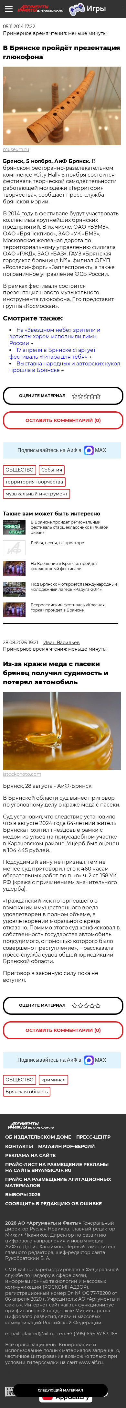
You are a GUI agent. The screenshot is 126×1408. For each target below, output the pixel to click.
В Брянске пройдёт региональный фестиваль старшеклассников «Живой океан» (70, 527)
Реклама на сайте (30, 1155)
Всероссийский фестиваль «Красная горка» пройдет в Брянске (68, 607)
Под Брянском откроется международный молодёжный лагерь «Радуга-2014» (74, 587)
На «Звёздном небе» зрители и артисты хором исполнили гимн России (54, 337)
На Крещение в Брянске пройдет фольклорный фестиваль (64, 566)
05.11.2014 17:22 (19, 26)
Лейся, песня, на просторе (57, 542)
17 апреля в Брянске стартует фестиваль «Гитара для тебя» (52, 353)
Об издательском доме (38, 1137)
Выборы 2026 (22, 1194)
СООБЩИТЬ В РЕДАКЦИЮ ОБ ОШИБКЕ (53, 1204)
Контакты (19, 1146)
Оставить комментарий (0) (63, 420)
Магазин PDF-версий (66, 1146)
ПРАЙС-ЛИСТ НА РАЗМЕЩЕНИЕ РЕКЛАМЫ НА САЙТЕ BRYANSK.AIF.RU (57, 1167)
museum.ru (16, 149)
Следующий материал (60, 1390)
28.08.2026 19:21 (20, 642)
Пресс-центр (93, 1137)
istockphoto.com (22, 774)
